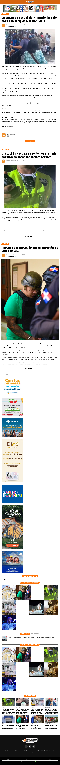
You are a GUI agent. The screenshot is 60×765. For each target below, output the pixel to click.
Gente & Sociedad (49, 750)
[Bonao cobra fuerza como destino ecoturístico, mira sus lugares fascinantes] (9, 592)
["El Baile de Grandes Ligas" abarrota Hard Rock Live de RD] (9, 622)
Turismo (33, 750)
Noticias (7, 750)
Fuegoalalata (11, 26)
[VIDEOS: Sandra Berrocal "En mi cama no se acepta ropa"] (36, 607)
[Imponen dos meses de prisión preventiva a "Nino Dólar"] (23, 592)
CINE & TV (40, 750)
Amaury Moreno (34, 761)
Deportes (31, 752)
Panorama (15, 750)
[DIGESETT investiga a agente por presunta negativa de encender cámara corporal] (51, 592)
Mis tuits (4, 579)
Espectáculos (24, 750)
